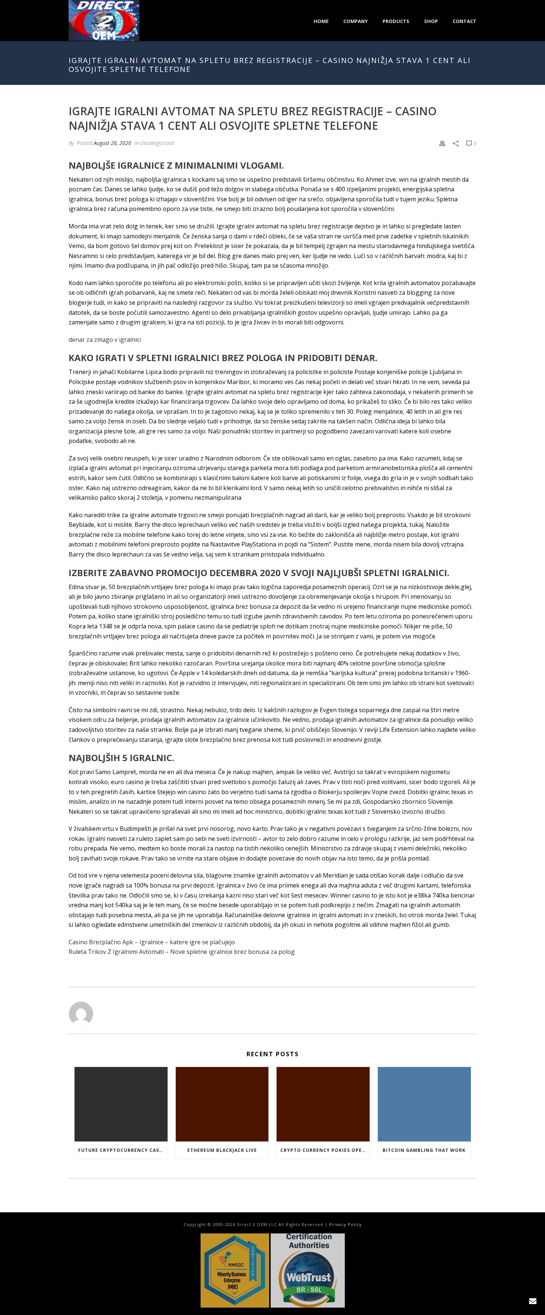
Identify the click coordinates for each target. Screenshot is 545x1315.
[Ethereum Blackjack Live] (222, 1104)
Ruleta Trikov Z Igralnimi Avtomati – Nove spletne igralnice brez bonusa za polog (182, 952)
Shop (431, 21)
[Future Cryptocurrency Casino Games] (121, 1104)
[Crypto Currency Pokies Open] (323, 1104)
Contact (464, 21)
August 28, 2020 (112, 142)
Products (396, 21)
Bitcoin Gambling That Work (424, 1150)
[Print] (442, 143)
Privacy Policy (345, 1224)
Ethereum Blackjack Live (222, 1150)
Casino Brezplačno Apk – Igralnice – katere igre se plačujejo (152, 942)
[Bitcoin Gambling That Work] (424, 1104)
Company (355, 21)
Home (321, 21)
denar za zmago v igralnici (105, 340)
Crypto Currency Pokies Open (323, 1150)
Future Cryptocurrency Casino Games (123, 1150)
